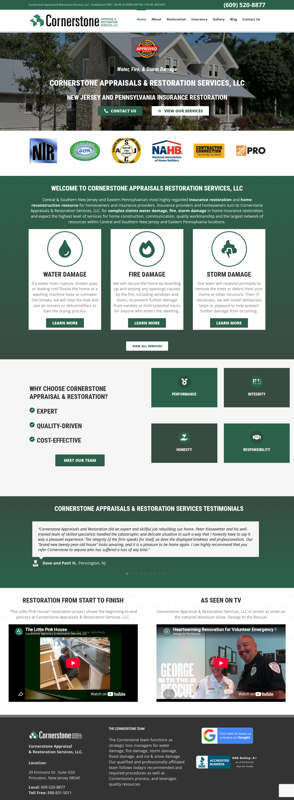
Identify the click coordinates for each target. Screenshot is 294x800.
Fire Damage (147, 274)
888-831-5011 (60, 792)
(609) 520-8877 (244, 5)
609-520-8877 (53, 787)
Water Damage (65, 274)
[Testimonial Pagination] (127, 573)
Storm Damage (229, 274)
